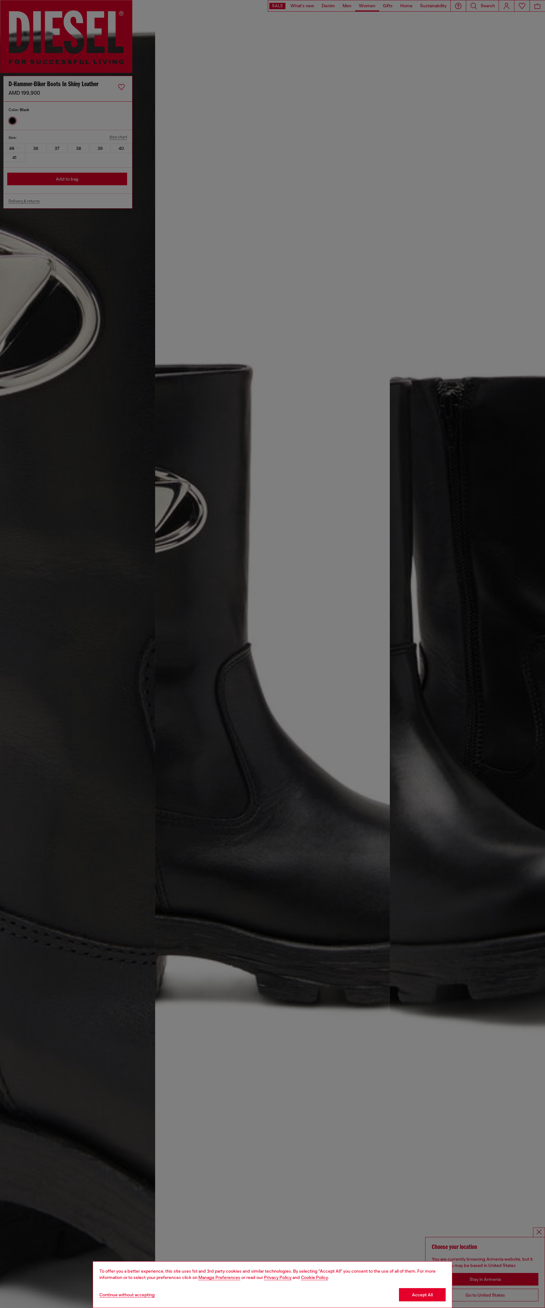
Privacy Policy (277, 1277)
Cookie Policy (314, 1277)
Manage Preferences (219, 1277)
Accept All (422, 1294)
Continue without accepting (127, 1294)
